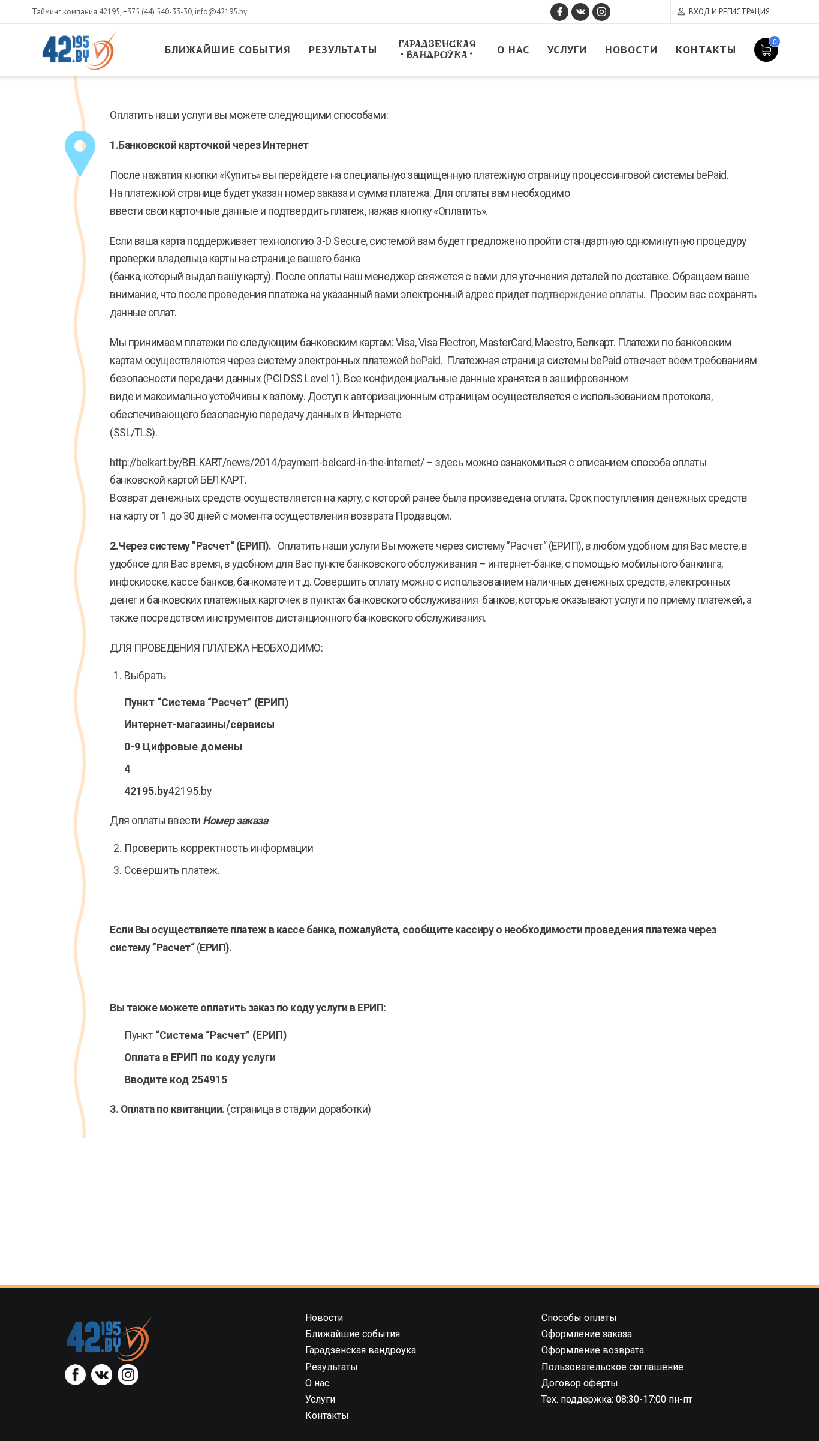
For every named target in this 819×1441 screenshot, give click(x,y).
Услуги (567, 49)
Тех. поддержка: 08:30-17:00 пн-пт (616, 1399)
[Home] (110, 1338)
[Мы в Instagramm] (601, 12)
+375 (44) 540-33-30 (157, 12)
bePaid (425, 361)
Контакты (706, 49)
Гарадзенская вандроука (437, 49)
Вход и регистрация (729, 12)
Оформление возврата (592, 1350)
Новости (631, 49)
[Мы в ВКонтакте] (580, 12)
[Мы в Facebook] (559, 12)
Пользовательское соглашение (612, 1367)
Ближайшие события (228, 49)
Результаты (343, 49)
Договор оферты (579, 1383)
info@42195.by (221, 12)
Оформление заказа (586, 1334)
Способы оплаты (579, 1317)
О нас (513, 49)
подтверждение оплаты (587, 295)
